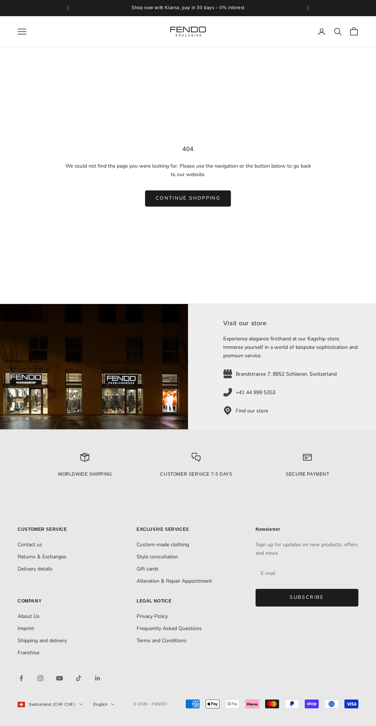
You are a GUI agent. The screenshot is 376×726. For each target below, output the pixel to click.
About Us (29, 616)
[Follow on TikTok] (78, 678)
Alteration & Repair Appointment (174, 580)
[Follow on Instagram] (40, 678)
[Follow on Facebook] (21, 678)
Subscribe (307, 597)
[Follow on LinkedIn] (97, 678)
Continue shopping (188, 198)
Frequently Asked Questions (169, 628)
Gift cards (148, 568)
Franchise (28, 652)
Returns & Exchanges (42, 556)
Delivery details (35, 568)
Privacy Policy (152, 616)
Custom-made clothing (163, 544)
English (100, 704)
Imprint (26, 628)
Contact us (30, 544)
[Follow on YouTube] (59, 678)
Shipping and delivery (42, 640)
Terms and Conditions (162, 640)
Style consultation (157, 556)
